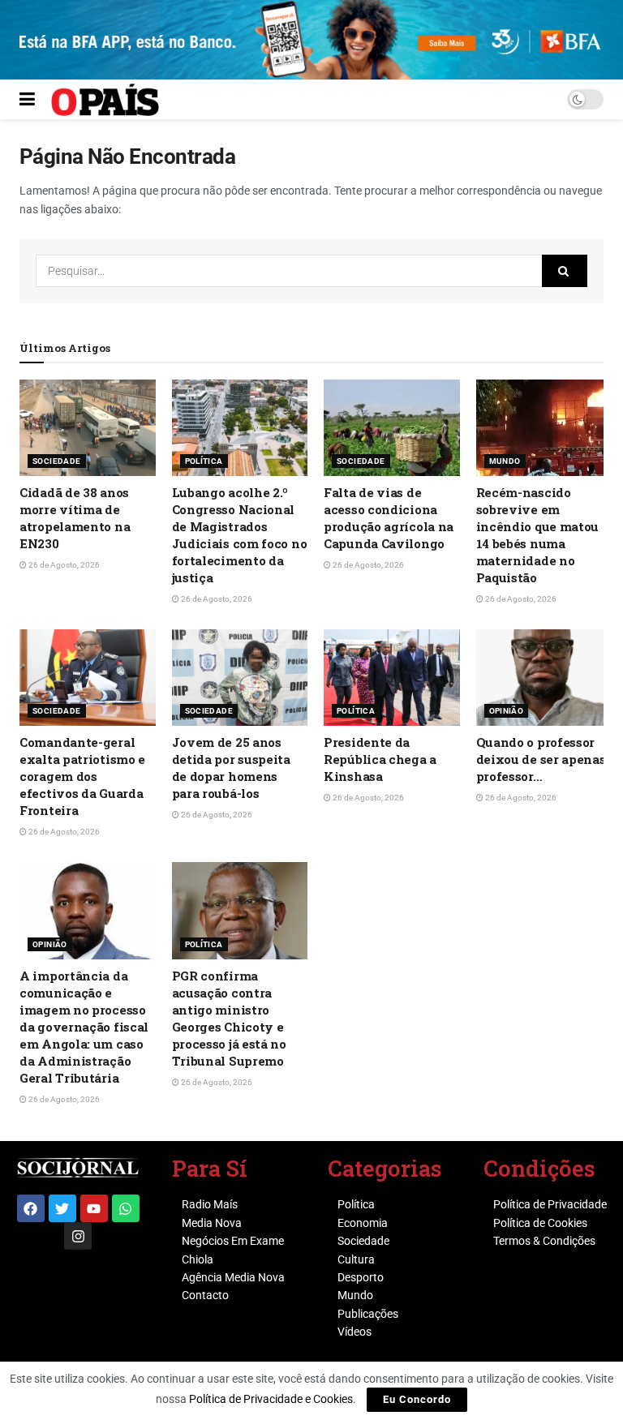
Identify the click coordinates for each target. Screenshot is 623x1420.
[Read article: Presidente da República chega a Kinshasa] (392, 678)
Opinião (506, 710)
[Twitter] (62, 1208)
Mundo (505, 461)
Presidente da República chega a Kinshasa (380, 759)
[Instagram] (78, 1236)
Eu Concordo (417, 1399)
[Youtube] (94, 1208)
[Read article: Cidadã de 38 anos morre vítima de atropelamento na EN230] (87, 428)
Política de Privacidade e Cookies (271, 1398)
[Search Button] (564, 271)
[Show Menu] (27, 99)
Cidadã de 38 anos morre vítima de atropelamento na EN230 (74, 517)
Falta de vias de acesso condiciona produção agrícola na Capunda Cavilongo (388, 517)
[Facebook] (31, 1208)
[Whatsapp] (126, 1208)
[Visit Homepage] (105, 100)
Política (204, 461)
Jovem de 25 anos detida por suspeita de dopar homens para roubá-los (231, 767)
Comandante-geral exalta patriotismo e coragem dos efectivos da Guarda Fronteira (82, 776)
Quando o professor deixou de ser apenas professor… (541, 759)
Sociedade (56, 461)
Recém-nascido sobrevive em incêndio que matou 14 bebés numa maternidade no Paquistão (537, 535)
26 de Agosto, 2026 (63, 564)
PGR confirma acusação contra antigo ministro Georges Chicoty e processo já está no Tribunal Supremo (229, 1018)
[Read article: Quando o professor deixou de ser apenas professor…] (544, 678)
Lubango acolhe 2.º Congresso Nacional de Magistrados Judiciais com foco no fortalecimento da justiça (239, 535)
